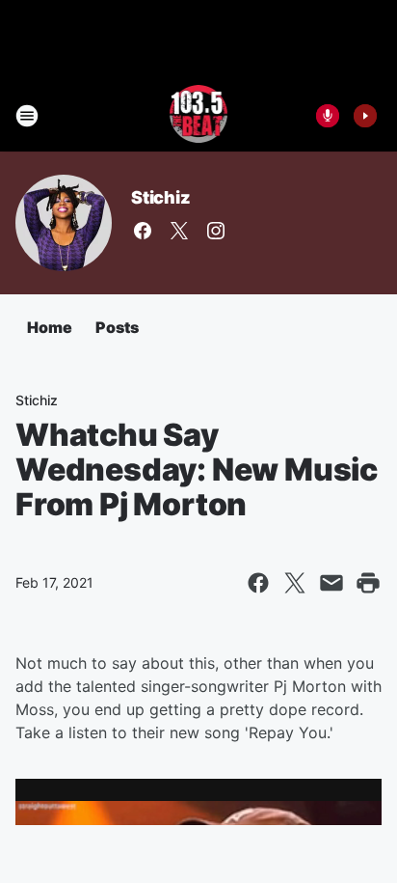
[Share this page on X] (294, 582)
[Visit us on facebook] (142, 230)
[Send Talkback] (327, 115)
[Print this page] (368, 582)
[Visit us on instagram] (215, 230)
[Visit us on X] (179, 230)
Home (49, 327)
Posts (117, 327)
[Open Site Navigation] (27, 115)
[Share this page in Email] (331, 582)
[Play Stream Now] (365, 115)
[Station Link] (199, 116)
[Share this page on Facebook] (258, 582)
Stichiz (161, 197)
